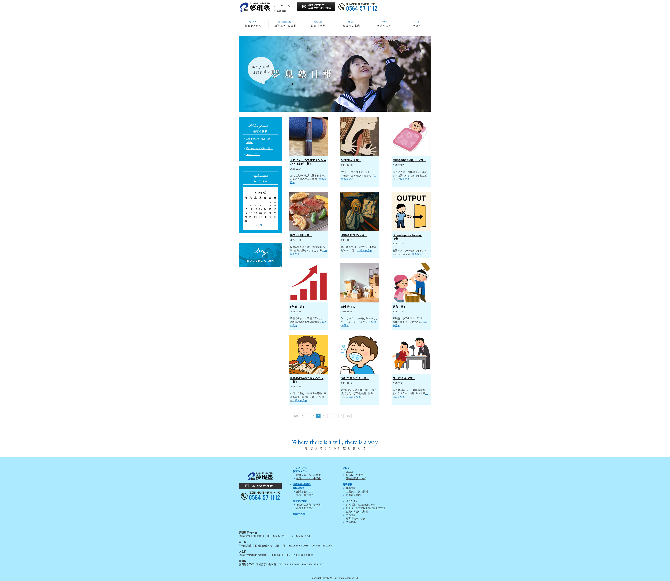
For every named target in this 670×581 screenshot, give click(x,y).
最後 (348, 415)
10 (324, 415)
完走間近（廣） (351, 160)
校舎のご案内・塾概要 (308, 504)
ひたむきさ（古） (404, 378)
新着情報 (351, 488)
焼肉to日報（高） (301, 235)
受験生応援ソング (356, 478)
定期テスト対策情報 (357, 491)
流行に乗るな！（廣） (355, 378)
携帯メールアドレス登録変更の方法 (365, 508)
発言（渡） (400, 306)
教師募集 (351, 522)
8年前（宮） (298, 306)
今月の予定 (352, 501)
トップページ (300, 467)
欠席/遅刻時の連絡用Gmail (360, 504)
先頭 (296, 415)
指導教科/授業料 (302, 484)
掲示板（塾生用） (356, 475)
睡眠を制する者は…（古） (409, 160)
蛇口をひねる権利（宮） (259, 148)
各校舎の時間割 (304, 508)
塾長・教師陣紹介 (306, 495)
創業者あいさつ (304, 491)
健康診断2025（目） (354, 235)
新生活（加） (349, 306)
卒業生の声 (299, 514)
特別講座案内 (353, 495)
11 (330, 415)
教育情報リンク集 (356, 518)
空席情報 (351, 515)
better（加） (253, 154)
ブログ (349, 471)
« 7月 (259, 224)
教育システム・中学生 (308, 478)
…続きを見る (402, 179)
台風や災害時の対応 (357, 511)
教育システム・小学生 (308, 475)
